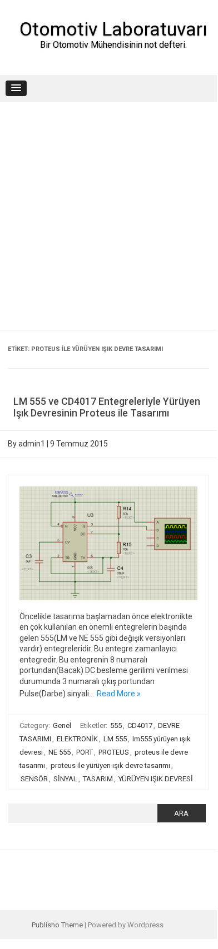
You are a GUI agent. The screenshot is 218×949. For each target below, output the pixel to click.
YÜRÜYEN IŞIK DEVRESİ (155, 779)
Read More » (119, 693)
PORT (84, 752)
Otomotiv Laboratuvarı (113, 29)
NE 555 (59, 752)
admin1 (31, 443)
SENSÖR (34, 779)
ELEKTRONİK (77, 739)
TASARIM (98, 779)
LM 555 (115, 739)
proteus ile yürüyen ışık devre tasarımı (110, 765)
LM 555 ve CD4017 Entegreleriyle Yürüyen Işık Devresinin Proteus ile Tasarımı (106, 407)
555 (116, 725)
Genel (62, 725)
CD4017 (139, 725)
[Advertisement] (108, 216)
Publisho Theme (57, 925)
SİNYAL (65, 779)
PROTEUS (113, 752)
